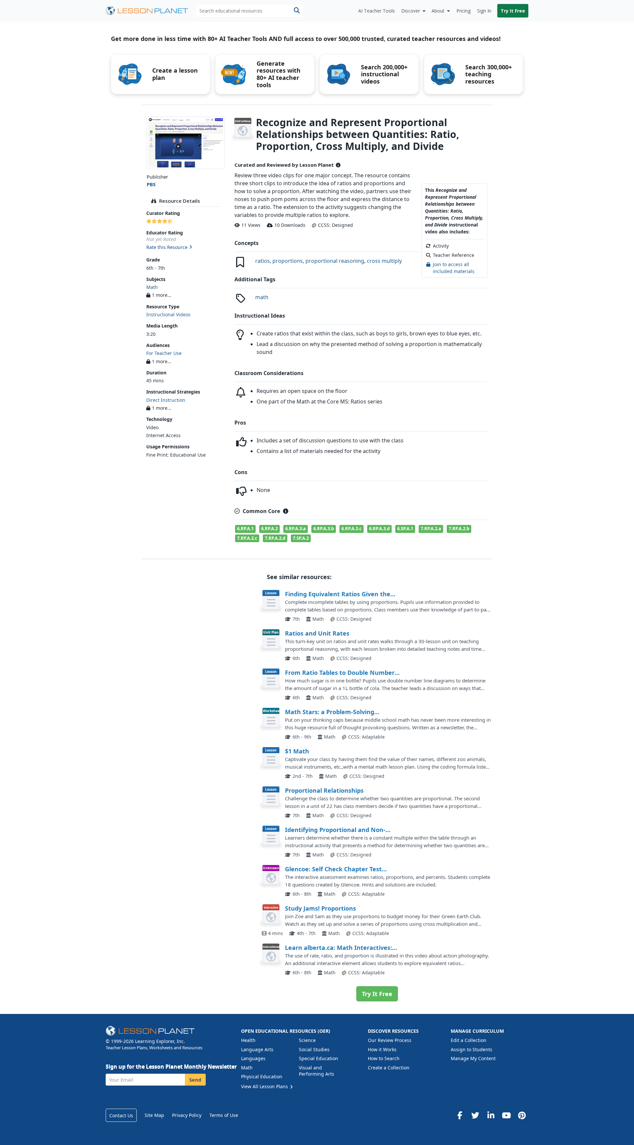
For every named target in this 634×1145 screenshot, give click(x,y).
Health (248, 1040)
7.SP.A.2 (301, 538)
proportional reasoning (334, 260)
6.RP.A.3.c (351, 529)
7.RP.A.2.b (459, 529)
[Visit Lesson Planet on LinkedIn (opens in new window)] (490, 1115)
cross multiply (384, 260)
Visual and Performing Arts (316, 1070)
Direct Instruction (165, 400)
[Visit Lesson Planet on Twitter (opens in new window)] (475, 1115)
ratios (262, 260)
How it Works (382, 1049)
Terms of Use (223, 1115)
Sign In (484, 11)
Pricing (463, 11)
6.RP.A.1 (245, 529)
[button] (185, 247)
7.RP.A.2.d (275, 538)
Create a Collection (388, 1067)
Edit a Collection (468, 1040)
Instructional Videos (168, 314)
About (438, 11)
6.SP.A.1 (405, 529)
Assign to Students (471, 1049)
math (261, 297)
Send (195, 1079)
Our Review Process (389, 1040)
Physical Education (261, 1076)
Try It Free (513, 11)
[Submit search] (297, 10)
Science (307, 1040)
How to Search (384, 1058)
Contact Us (121, 1115)
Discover (410, 11)
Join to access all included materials (454, 267)
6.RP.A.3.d (379, 529)
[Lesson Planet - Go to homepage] (150, 10)
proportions (287, 260)
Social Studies (314, 1049)
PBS (151, 184)
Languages (253, 1058)
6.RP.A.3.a (295, 529)
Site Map (154, 1115)
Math (152, 287)
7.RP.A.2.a (431, 529)
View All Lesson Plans (265, 1086)
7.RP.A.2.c (247, 538)
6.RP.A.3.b (323, 529)
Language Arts (257, 1049)
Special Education (318, 1058)
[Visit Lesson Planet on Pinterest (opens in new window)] (521, 1115)
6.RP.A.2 (269, 529)
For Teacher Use (164, 353)
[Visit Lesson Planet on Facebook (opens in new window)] (459, 1115)
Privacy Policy (186, 1115)
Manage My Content (473, 1058)
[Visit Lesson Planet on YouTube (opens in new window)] (506, 1115)
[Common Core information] (285, 511)
